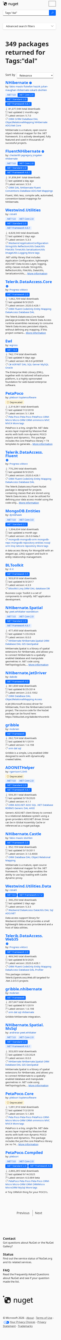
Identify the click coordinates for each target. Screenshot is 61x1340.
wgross (13, 345)
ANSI (32, 808)
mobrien (14, 729)
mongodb (14, 539)
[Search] (52, 13)
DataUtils (39, 246)
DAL (35, 119)
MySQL (45, 364)
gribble (12, 725)
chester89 (15, 155)
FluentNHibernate (23, 151)
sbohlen (42, 90)
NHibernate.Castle (23, 834)
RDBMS (9, 808)
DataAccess (11, 312)
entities (39, 542)
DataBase (27, 119)
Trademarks (25, 1326)
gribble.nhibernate (23, 989)
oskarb (34, 90)
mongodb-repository (23, 542)
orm (7, 545)
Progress (14, 289)
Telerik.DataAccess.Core (28, 281)
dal (15, 748)
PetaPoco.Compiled (24, 1152)
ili (10, 569)
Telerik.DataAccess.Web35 (24, 937)
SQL (34, 804)
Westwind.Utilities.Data (28, 886)
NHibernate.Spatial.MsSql (24, 1026)
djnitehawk (15, 514)
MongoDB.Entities (22, 511)
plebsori (14, 397)
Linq (20, 588)
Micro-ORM (19, 420)
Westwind (14, 243)
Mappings (47, 190)
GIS (24, 643)
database (41, 588)
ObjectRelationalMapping (19, 122)
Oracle (9, 367)
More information (37, 273)
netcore (20, 545)
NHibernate (16, 82)
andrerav (14, 1032)
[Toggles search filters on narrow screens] (52, 26)
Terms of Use (44, 1318)
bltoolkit (13, 588)
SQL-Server (33, 364)
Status (8, 1254)
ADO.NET (20, 804)
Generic (18, 808)
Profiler (39, 969)
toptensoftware (27, 397)
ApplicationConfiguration (34, 243)
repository (30, 545)
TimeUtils (20, 249)
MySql (21, 1187)
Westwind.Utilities (23, 210)
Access (38, 699)
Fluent (37, 187)
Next (38, 1213)
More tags (34, 252)
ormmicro (38, 420)
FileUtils (9, 249)
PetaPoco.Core (19, 1093)
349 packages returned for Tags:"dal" (27, 52)
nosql (47, 542)
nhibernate (23, 90)
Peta (10, 416)
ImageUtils (11, 252)
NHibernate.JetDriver (26, 673)
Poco (17, 416)
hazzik (37, 86)
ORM (11, 119)
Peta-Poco (25, 416)
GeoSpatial (32, 643)
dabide (13, 676)
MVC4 (8, 423)
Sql (51, 910)
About (30, 1318)
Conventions (12, 190)
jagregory (27, 155)
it (13, 569)
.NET (39, 804)
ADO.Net (10, 125)
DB (48, 588)
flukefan (28, 86)
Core (18, 125)
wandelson (32, 611)
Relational (44, 857)
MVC (47, 420)
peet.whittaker (17, 611)
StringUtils (11, 246)
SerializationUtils (35, 249)
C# (10, 364)
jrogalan (37, 155)
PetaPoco (14, 393)
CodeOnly (28, 308)
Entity (37, 308)
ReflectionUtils (26, 246)
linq (13, 545)
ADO (28, 804)
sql (19, 748)
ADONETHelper (20, 767)
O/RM (18, 119)
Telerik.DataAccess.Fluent (24, 453)
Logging (22, 252)
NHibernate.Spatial (24, 607)
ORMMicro (39, 1184)
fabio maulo (16, 86)
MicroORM (11, 1187)
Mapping (46, 308)
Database (24, 312)
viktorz (24, 289)
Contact (9, 1238)
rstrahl (13, 214)
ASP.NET (16, 364)
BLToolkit (14, 565)
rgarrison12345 (18, 771)
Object (35, 857)
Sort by (10, 75)
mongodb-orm (28, 539)
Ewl (8, 341)
